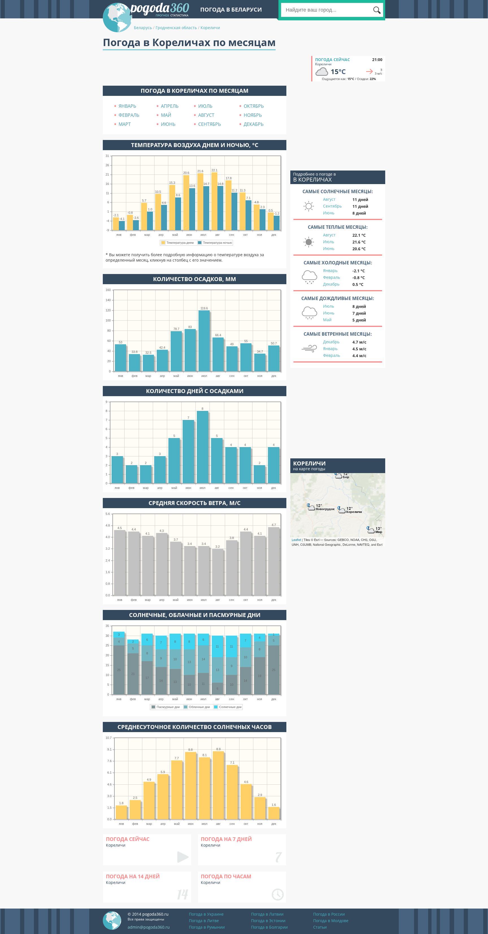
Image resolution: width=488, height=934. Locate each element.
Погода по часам (226, 876)
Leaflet (296, 539)
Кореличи (210, 27)
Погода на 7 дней (226, 839)
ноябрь (253, 115)
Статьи (320, 927)
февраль (129, 115)
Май (327, 319)
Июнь (328, 212)
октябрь (254, 106)
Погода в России (329, 914)
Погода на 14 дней (133, 876)
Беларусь (143, 27)
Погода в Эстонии (268, 920)
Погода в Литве (204, 920)
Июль (328, 241)
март (125, 124)
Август (329, 199)
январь (127, 106)
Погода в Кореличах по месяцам (195, 90)
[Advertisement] (205, 68)
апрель (169, 106)
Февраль (331, 277)
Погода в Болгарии (269, 927)
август (206, 115)
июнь (168, 124)
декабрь (253, 124)
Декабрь (331, 284)
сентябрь (209, 124)
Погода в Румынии (207, 927)
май (166, 115)
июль (205, 106)
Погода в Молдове (330, 920)
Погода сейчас (332, 59)
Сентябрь (332, 206)
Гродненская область (176, 27)
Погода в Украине (206, 914)
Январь (330, 270)
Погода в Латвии (267, 914)
